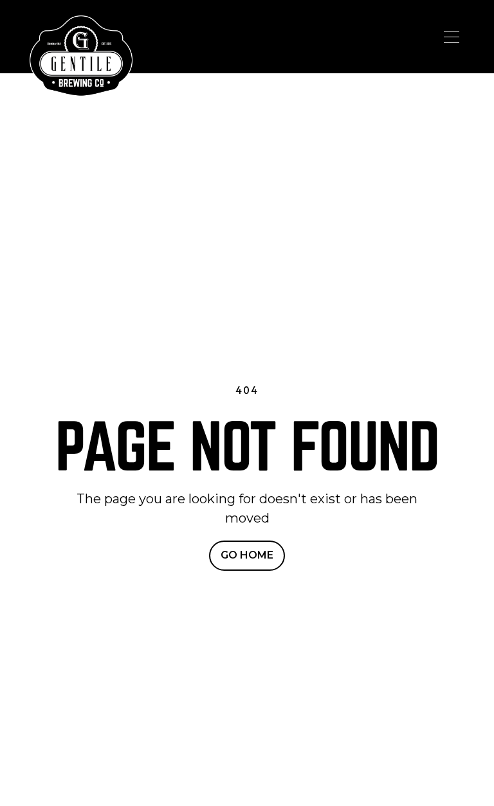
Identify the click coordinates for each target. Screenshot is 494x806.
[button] (451, 37)
